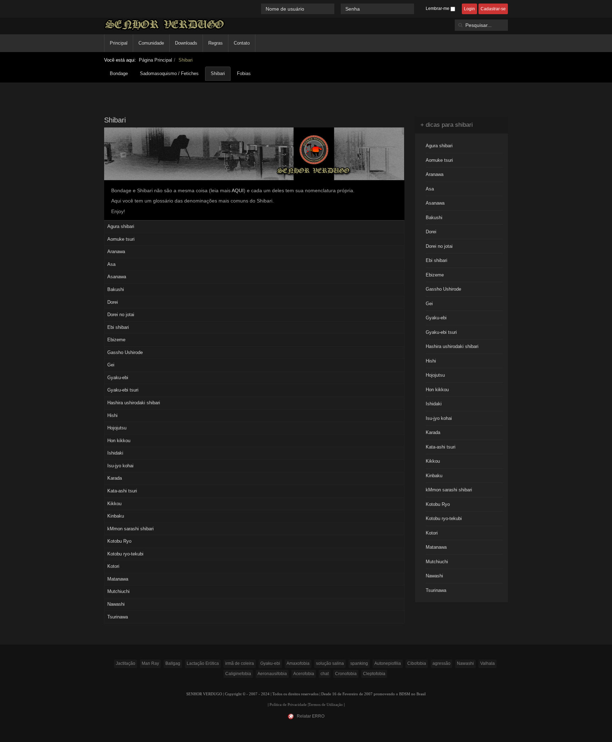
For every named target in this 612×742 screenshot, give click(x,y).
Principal (119, 43)
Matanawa (117, 579)
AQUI (238, 190)
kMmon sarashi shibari (130, 528)
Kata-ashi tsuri (122, 490)
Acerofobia (303, 673)
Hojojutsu (116, 427)
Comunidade (151, 43)
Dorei (112, 302)
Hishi (112, 415)
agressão (441, 663)
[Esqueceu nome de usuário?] (338, 8)
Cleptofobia (374, 673)
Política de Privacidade (288, 705)
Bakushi (115, 289)
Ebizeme (116, 339)
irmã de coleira (239, 663)
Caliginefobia (238, 673)
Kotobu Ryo (119, 541)
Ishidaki (115, 453)
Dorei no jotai (120, 314)
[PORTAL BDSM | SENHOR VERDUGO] (164, 25)
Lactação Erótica (203, 663)
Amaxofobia (298, 663)
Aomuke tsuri (121, 239)
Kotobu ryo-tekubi (125, 553)
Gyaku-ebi (117, 377)
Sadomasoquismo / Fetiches (169, 73)
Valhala (487, 663)
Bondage (119, 73)
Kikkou (114, 503)
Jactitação (125, 663)
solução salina (330, 663)
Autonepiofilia (387, 663)
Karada (114, 478)
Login (469, 8)
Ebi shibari (118, 327)
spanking (359, 663)
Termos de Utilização (325, 705)
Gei (110, 364)
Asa (111, 264)
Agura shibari (120, 226)
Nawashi (116, 604)
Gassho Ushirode (125, 352)
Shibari (218, 73)
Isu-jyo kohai (120, 465)
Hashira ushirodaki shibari (133, 402)
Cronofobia (346, 673)
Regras (215, 43)
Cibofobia (416, 663)
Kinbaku (115, 516)
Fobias (244, 73)
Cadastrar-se (493, 8)
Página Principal (155, 60)
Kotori (113, 566)
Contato (242, 43)
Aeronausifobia (272, 673)
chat (325, 673)
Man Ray (150, 663)
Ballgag (172, 663)
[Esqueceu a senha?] (417, 8)
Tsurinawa (117, 617)
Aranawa (116, 251)
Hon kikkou (118, 440)
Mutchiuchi (118, 591)
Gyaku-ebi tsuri (122, 390)
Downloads (186, 43)
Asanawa (116, 276)
